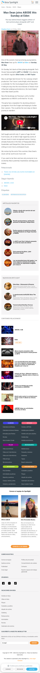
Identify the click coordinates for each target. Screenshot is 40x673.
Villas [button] (11, 444)
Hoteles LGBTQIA (26, 427)
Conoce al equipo (6, 560)
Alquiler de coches (26, 477)
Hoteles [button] (29, 423)
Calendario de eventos (27, 480)
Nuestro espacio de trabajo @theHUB (29, 571)
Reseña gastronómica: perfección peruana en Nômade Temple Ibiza (23, 221)
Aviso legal (4, 570)
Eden (6, 186)
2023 (14, 7)
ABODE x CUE (9, 183)
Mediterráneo (25, 449)
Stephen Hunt (5, 29)
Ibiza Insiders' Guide (8, 440)
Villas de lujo (6, 459)
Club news (5, 194)
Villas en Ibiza (5, 599)
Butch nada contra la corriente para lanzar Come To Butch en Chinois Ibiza (26, 397)
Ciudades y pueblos (27, 470)
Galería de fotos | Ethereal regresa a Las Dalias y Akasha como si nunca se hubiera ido (27, 375)
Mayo (19, 7)
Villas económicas (8, 449)
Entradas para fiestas (9, 433)
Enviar (34, 643)
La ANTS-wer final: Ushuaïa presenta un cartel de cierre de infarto (25, 242)
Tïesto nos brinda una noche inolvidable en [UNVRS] (24, 386)
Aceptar (32, 669)
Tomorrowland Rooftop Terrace (23, 305)
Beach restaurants (26, 462)
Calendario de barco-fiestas (11, 430)
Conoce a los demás (20, 546)
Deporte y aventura (8, 477)
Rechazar (20, 669)
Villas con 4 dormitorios (9, 455)
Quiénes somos (5, 563)
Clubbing (4, 612)
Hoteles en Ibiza (6, 596)
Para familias (6, 470)
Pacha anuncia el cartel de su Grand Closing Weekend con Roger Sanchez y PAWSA (24, 232)
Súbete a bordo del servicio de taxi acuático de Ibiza (24, 211)
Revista (9, 7)
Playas (23, 474)
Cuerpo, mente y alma (9, 480)
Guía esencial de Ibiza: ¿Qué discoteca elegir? (22, 252)
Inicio (3, 7)
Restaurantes (5, 616)
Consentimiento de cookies (29, 563)
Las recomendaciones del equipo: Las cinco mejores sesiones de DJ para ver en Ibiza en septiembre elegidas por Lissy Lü (25, 262)
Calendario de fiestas (9, 427)
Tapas (23, 459)
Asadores (24, 455)
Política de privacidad (27, 560)
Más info (18, 342)
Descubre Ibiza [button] (29, 466)
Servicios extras (7, 462)
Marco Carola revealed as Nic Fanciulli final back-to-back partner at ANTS (26, 352)
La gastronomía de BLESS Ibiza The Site (24, 295)
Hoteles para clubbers (27, 430)
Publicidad (4, 566)
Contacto (24, 566)
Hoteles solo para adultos (28, 433)
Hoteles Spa (24, 437)
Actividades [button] (11, 466)
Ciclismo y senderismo (9, 484)
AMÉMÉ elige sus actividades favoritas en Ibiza (24, 409)
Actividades (4, 619)
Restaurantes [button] (29, 444)
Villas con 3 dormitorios (9, 452)
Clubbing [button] (11, 423)
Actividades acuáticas (9, 474)
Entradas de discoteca (18, 194)
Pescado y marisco (26, 452)
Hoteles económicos (27, 440)
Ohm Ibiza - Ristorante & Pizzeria (23, 284)
